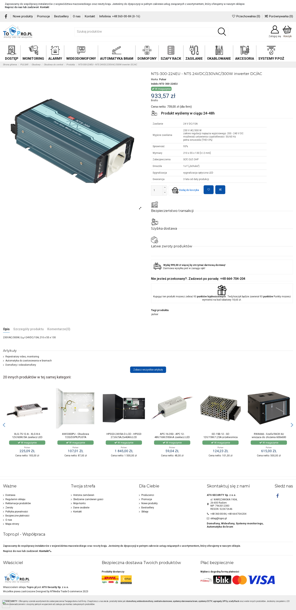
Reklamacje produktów (18, 503)
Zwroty (9, 507)
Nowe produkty (23, 16)
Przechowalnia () (248, 16)
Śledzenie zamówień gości (88, 499)
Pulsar (162, 79)
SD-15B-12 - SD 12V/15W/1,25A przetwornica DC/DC (120, 437)
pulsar (154, 314)
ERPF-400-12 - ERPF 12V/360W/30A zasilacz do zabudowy (265, 437)
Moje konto (79, 503)
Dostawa (10, 495)
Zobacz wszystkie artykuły (148, 369)
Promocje (44, 16)
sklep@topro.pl (218, 518)
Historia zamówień (83, 495)
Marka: (154, 79)
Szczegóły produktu (28, 329)
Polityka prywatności (16, 511)
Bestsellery (61, 16)
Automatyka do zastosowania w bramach (28, 360)
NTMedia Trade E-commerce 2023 (69, 591)
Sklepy (144, 511)
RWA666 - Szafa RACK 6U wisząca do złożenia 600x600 (168, 435)
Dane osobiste (81, 507)
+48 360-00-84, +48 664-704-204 (228, 513)
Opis (6, 329)
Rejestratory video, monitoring (22, 356)
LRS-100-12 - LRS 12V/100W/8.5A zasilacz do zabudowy (217, 437)
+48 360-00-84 (121, 16)
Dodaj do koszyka (189, 190)
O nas (77, 16)
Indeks (155, 83)
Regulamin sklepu (15, 499)
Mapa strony (12, 524)
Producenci (147, 495)
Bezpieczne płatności (17, 515)
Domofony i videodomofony (20, 364)
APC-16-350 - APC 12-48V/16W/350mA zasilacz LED (71, 435)
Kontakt (44, 7)
